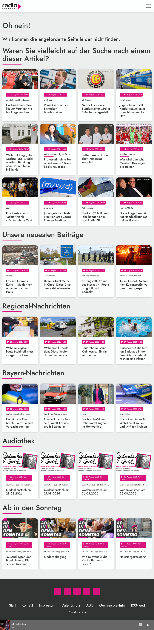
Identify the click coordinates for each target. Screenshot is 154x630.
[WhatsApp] (57, 591)
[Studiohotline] (96, 591)
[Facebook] (67, 591)
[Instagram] (77, 591)
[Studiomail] (86, 591)
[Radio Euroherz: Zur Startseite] (73, 6)
